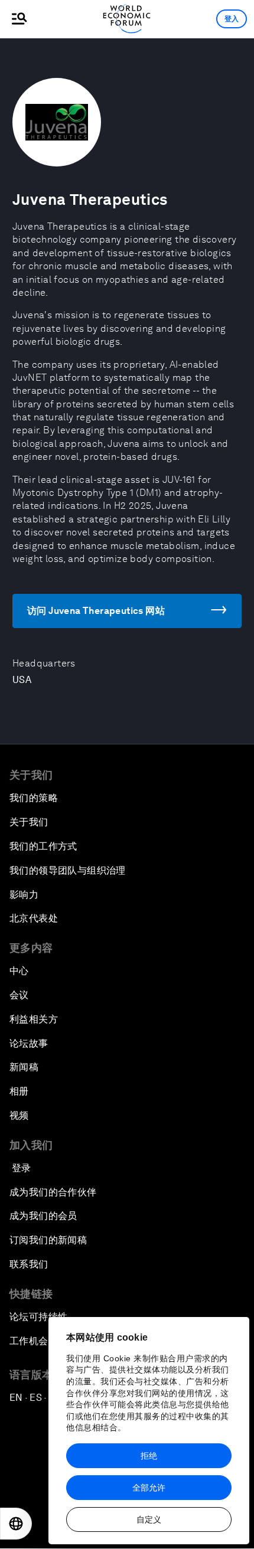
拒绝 (149, 1455)
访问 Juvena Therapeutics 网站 (96, 610)
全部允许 (148, 1487)
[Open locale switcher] (16, 1523)
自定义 (148, 1519)
